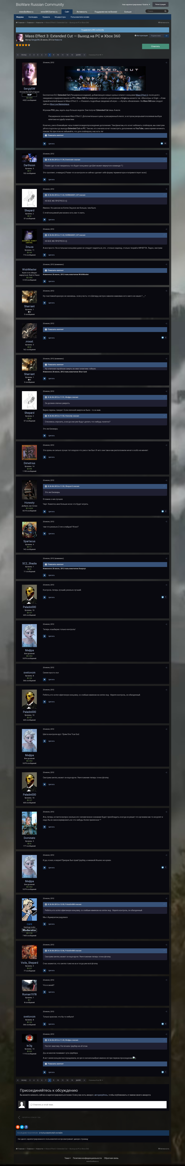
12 (67, 55)
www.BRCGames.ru (49, 12)
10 (58, 55)
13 (72, 55)
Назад (23, 55)
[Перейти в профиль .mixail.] (29, 330)
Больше (128, 12)
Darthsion (29, 165)
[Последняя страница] (84, 55)
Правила (46, 17)
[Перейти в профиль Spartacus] (29, 529)
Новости (58, 40)
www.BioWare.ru (26, 12)
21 (166, 36)
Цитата (51, 144)
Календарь (33, 17)
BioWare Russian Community (40, 4)
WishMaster (29, 269)
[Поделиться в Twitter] (22, 1127)
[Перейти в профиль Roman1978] (29, 985)
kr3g (29, 1045)
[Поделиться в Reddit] (18, 1127)
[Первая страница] (18, 55)
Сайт (67, 12)
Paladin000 (29, 607)
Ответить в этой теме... (43, 1104)
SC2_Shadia (29, 563)
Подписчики (156, 36)
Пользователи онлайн (80, 17)
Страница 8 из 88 (95, 55)
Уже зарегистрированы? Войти (135, 5)
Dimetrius (29, 463)
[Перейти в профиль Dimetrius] (29, 452)
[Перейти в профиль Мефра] (29, 635)
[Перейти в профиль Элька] (29, 236)
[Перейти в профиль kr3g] (29, 1038)
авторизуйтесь (101, 1095)
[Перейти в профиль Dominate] (29, 823)
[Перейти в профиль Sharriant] (29, 297)
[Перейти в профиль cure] (29, 909)
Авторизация (142, 36)
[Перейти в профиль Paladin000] (29, 594)
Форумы (20, 17)
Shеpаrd (29, 210)
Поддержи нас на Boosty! (106, 12)
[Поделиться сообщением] (166, 63)
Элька (29, 246)
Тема (66, 1158)
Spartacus (29, 541)
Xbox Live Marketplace (59, 104)
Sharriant (29, 306)
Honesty (29, 502)
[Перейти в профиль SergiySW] (19, 37)
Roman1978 (29, 994)
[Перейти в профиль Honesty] (29, 489)
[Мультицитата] (44, 143)
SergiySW (35, 40)
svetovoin (29, 672)
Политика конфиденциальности (87, 1158)
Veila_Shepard (29, 962)
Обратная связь (111, 1158)
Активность (82, 12)
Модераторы (60, 17)
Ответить (155, 46)
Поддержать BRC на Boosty (92, 30)
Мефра (29, 650)
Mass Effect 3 (142, 95)
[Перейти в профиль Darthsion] (29, 158)
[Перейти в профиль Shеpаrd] (29, 198)
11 (62, 55)
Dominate (29, 838)
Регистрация (160, 4)
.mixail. (29, 341)
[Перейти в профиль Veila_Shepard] (29, 952)
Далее (78, 55)
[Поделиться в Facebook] (26, 1127)
